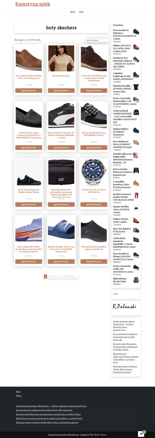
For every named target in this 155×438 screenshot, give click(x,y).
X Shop (83, 434)
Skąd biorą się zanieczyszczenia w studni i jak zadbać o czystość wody (125, 358)
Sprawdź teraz (28, 90)
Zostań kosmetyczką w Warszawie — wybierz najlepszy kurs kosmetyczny (124, 325)
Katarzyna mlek (32, 4)
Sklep (72, 11)
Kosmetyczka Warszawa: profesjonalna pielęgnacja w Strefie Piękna (125, 347)
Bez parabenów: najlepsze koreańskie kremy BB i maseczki (125, 337)
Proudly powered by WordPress (63, 434)
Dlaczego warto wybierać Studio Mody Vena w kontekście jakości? (125, 369)
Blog (81, 11)
